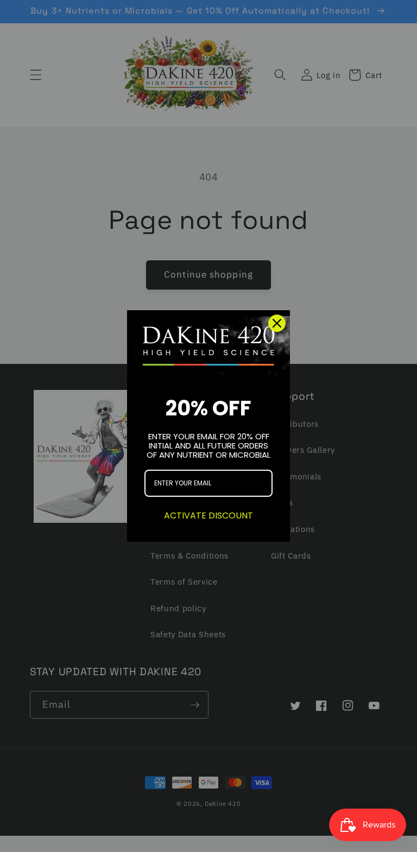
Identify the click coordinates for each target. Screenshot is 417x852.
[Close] (277, 323)
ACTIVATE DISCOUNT (208, 515)
